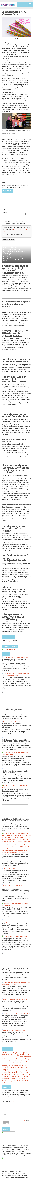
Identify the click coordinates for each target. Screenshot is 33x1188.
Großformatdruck (11, 1067)
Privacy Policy (17, 229)
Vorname (5, 1108)
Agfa (3, 1052)
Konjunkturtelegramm (24, 1070)
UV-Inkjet (22, 1078)
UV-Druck (17, 1078)
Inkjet (5, 1069)
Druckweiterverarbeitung (18, 1061)
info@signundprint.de (8, 642)
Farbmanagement (6, 1065)
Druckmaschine (6, 1059)
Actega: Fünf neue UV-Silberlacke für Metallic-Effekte (15, 333)
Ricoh (18, 1074)
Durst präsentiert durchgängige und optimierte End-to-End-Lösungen (14, 250)
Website (4, 217)
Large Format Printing (13, 1071)
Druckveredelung (24, 1059)
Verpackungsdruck (10, 1080)
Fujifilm (24, 1065)
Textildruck (10, 1078)
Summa (4, 1078)
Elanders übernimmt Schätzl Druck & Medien (14, 528)
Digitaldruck (22, 1054)
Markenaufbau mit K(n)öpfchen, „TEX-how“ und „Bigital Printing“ (16, 304)
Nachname (5, 1114)
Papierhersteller (13, 1074)
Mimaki (26, 1072)
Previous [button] (4, 26)
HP (22, 1067)
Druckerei (5, 1057)
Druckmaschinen (15, 1059)
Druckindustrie (25, 1057)
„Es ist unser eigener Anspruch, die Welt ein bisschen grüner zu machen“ (15, 469)
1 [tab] (15, 38)
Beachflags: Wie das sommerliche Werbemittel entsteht (15, 379)
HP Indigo (25, 1067)
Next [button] (29, 26)
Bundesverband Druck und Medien (19, 1052)
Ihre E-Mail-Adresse (8, 1101)
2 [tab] (17, 38)
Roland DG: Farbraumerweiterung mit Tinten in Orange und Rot (14, 589)
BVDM (4, 1055)
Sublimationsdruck (25, 1076)
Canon (8, 1055)
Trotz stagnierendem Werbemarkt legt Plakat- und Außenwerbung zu (15, 269)
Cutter (12, 1055)
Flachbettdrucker (16, 1065)
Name (4, 209)
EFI (8, 1063)
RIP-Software (23, 1074)
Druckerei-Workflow (13, 1057)
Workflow (4, 1082)
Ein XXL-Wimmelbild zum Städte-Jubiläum (15, 415)
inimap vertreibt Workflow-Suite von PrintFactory (14, 617)
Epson (11, 1063)
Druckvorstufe (5, 1061)
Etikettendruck (18, 1063)
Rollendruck (7, 1076)
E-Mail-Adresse (6, 212)
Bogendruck (8, 1052)
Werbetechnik (24, 1080)
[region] (16, 27)
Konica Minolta (13, 1070)
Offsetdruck (5, 1074)
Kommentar (7, 191)
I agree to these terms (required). (14, 234)
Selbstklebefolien (16, 1076)
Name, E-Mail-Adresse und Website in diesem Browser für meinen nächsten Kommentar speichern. (16, 222)
